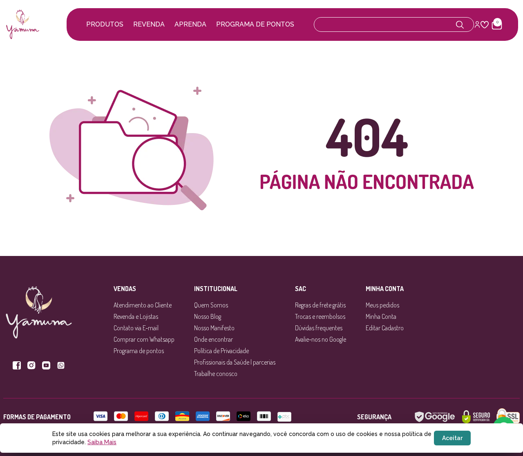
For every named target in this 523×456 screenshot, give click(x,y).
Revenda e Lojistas (136, 316)
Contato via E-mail (136, 328)
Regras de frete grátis (320, 305)
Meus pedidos (382, 305)
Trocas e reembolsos (320, 316)
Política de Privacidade (221, 351)
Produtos (104, 24)
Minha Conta (381, 316)
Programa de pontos (255, 24)
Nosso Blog (207, 316)
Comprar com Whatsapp (144, 339)
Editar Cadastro (385, 328)
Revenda (149, 24)
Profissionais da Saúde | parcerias (234, 362)
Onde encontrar (213, 339)
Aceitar (452, 438)
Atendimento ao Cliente (143, 305)
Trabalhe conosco (215, 373)
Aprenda (190, 24)
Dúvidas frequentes (318, 328)
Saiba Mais (101, 442)
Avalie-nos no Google (320, 339)
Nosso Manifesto (214, 328)
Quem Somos (211, 305)
